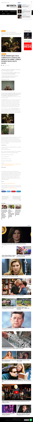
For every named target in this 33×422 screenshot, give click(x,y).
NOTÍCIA (8, 13)
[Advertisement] (16, 21)
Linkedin (18, 191)
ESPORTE (3, 13)
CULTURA (6, 11)
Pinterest (13, 191)
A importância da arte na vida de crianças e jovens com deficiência (18, 212)
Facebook (3, 191)
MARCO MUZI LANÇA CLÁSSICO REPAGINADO (5, 197)
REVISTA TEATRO (16, 5)
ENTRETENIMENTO (13, 11)
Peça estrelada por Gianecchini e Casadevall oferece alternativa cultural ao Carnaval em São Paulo (4, 213)
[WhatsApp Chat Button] (31, 420)
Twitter (9, 191)
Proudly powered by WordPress (10, 420)
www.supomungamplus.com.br (10, 183)
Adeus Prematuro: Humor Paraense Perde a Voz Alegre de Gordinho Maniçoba (11, 213)
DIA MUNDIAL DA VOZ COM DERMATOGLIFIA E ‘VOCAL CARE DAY (16, 197)
